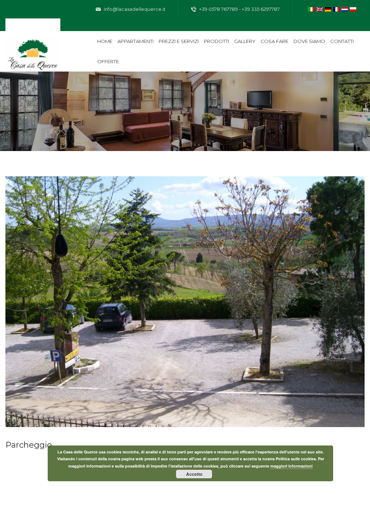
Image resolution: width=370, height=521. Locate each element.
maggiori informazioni (291, 466)
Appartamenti (135, 41)
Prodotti (216, 41)
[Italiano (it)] (311, 9)
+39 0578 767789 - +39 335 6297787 (239, 9)
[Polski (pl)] (353, 9)
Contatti (342, 41)
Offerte (108, 61)
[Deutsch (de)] (328, 9)
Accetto (194, 474)
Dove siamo (309, 41)
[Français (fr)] (336, 9)
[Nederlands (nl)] (344, 9)
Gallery (244, 41)
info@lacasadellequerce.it (134, 9)
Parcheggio (28, 445)
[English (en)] (320, 9)
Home (104, 41)
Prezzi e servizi (179, 41)
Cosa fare (274, 41)
